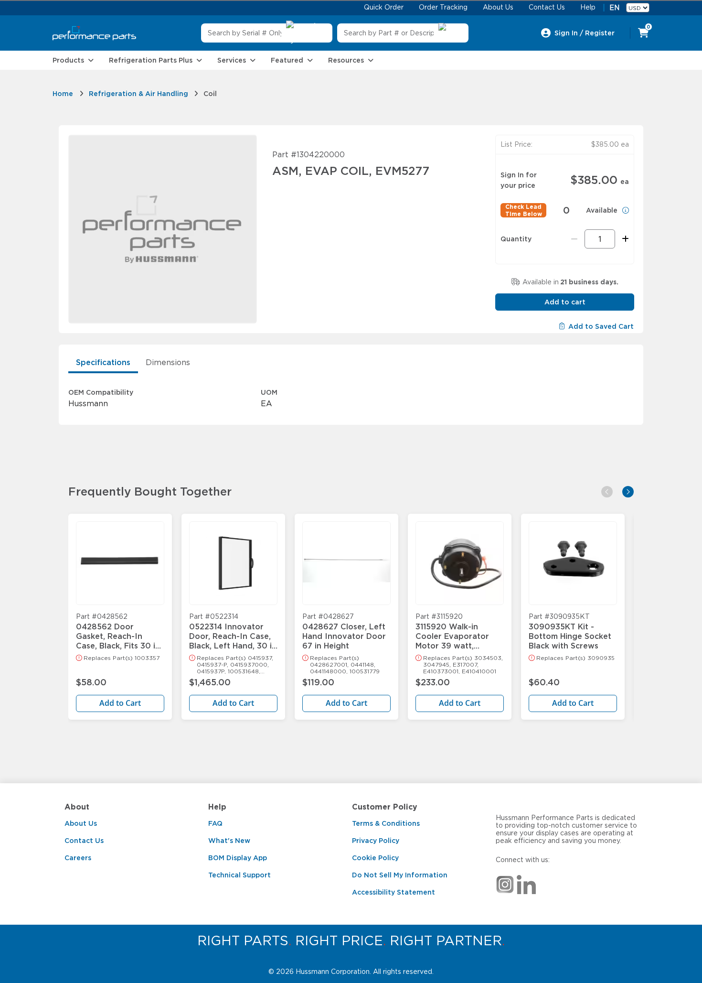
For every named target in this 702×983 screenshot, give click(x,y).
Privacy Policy (375, 840)
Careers (77, 858)
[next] (628, 491)
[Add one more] (624, 239)
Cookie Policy (375, 858)
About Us (80, 823)
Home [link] (63, 93)
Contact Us (84, 840)
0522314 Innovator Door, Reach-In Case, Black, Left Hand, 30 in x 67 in (233, 631)
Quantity (516, 239)
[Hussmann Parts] (94, 33)
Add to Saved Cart (601, 326)
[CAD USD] (637, 7)
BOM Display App (237, 858)
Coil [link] (210, 93)
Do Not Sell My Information (399, 875)
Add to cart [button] (564, 302)
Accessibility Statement (393, 892)
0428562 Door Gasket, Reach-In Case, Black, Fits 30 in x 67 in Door (118, 631)
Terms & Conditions (386, 823)
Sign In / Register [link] (584, 33)
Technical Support (239, 875)
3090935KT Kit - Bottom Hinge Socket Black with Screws (570, 631)
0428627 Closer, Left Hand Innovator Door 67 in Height (344, 631)
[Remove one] (574, 239)
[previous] (607, 491)
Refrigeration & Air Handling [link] (138, 93)
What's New (229, 840)
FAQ (215, 823)
